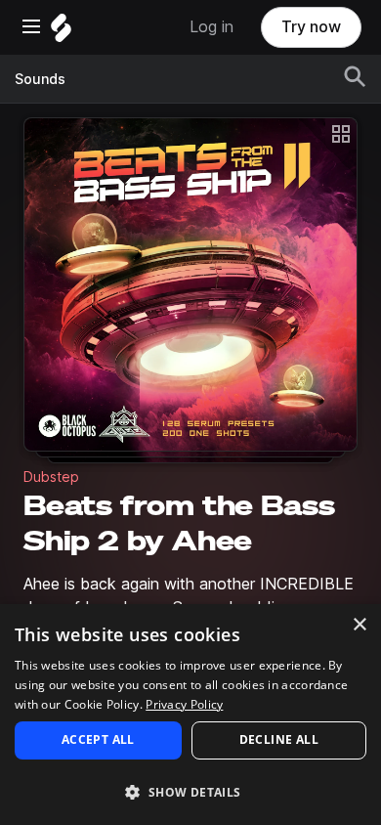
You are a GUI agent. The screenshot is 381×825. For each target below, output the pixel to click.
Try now (311, 27)
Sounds (40, 79)
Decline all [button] (278, 739)
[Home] (61, 33)
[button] (190, 791)
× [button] (359, 625)
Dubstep (51, 477)
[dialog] (190, 714)
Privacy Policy (184, 704)
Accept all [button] (98, 739)
